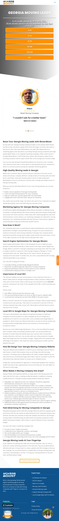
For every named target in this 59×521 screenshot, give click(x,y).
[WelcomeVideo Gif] (47, 513)
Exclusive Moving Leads (40, 489)
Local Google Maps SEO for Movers (43, 495)
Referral (57, 260)
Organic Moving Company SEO (42, 492)
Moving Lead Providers (40, 486)
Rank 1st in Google (38, 483)
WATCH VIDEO (51, 123)
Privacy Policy (36, 506)
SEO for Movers (37, 481)
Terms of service (37, 510)
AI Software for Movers (40, 478)
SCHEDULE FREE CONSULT (29, 461)
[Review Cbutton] (7, 514)
